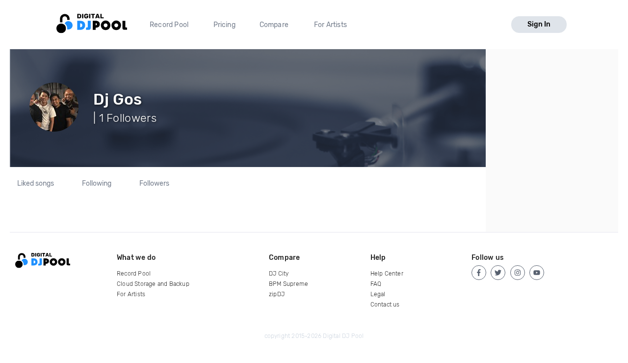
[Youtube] (536, 272)
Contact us (385, 304)
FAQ (376, 283)
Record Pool (169, 25)
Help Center (386, 273)
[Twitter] (498, 272)
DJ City (278, 273)
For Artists (330, 25)
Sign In (538, 24)
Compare (274, 25)
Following (96, 184)
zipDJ (277, 294)
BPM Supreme (288, 283)
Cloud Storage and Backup (153, 283)
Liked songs (35, 184)
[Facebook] (478, 272)
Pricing (224, 25)
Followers (154, 184)
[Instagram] (517, 272)
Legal (378, 294)
